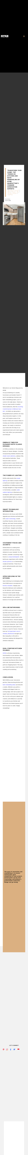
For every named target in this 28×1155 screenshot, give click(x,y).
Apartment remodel (13, 190)
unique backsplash (14, 556)
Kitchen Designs (12, 193)
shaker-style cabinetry (9, 456)
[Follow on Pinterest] (4, 1049)
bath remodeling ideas (9, 684)
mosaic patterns (7, 561)
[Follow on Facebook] (11, 1049)
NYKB (4, 653)
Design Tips (15, 192)
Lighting (10, 194)
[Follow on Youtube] (18, 1049)
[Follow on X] (14, 1049)
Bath (8, 192)
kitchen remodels (8, 585)
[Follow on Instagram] (7, 1049)
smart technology (11, 518)
